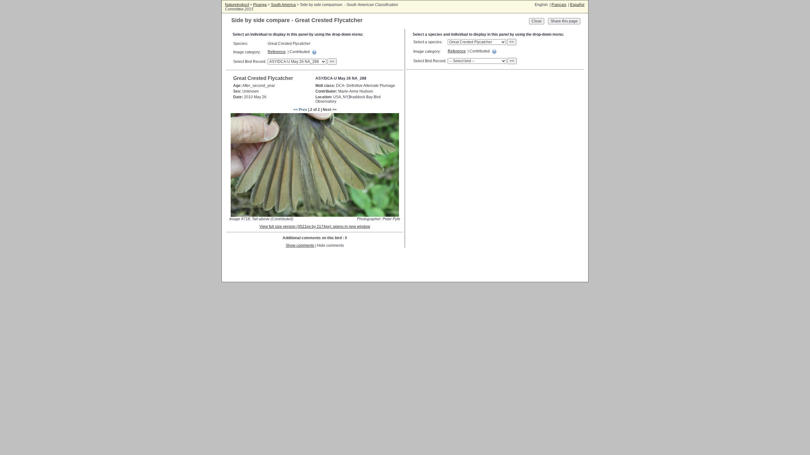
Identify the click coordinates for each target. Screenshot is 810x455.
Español (577, 5)
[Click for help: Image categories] (314, 52)
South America (283, 5)
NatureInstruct (237, 5)
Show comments (300, 245)
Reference (277, 52)
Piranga (260, 5)
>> (332, 61)
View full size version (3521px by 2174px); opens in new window (314, 226)
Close (537, 21)
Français (558, 5)
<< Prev (300, 109)
